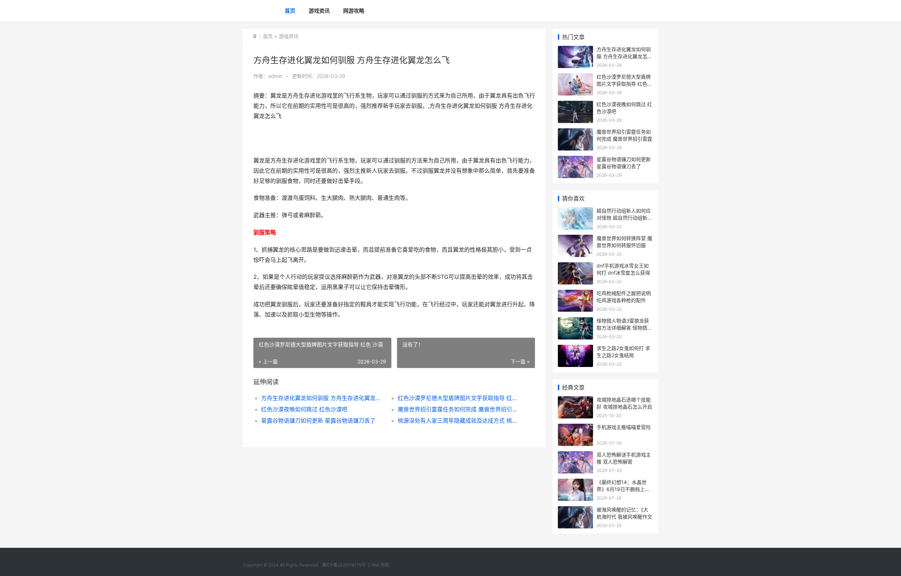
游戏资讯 (319, 10)
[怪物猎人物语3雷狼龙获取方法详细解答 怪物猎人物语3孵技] (575, 322)
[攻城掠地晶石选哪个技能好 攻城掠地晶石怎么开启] (575, 401)
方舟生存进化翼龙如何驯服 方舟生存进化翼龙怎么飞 (322, 398)
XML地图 (380, 565)
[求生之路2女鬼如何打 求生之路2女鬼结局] (575, 349)
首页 (290, 10)
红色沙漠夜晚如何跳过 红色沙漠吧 (304, 409)
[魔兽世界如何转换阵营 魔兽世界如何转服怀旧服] (575, 239)
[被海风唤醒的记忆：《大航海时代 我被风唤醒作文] (575, 511)
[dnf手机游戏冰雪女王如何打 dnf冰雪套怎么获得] (575, 267)
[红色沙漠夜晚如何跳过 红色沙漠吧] (575, 105)
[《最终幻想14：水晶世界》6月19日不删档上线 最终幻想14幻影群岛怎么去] (575, 483)
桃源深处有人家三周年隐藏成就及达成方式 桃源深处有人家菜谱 (459, 420)
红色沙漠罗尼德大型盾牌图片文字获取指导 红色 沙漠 (459, 398)
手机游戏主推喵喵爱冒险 (624, 427)
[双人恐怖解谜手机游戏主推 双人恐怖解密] (575, 456)
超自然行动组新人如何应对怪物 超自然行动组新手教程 (624, 217)
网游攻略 (353, 10)
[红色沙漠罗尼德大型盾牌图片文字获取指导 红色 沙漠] (575, 78)
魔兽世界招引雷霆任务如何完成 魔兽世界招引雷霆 (459, 409)
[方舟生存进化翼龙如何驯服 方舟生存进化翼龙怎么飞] (575, 50)
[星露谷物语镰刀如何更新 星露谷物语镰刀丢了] (575, 160)
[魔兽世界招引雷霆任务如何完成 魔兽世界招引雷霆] (575, 133)
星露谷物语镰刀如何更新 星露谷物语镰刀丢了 (318, 420)
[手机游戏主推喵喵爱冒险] (575, 428)
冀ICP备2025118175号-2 (346, 565)
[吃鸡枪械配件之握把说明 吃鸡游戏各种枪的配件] (575, 294)
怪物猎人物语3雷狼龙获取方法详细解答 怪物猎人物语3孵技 (624, 327)
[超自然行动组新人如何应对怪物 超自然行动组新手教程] (575, 212)
